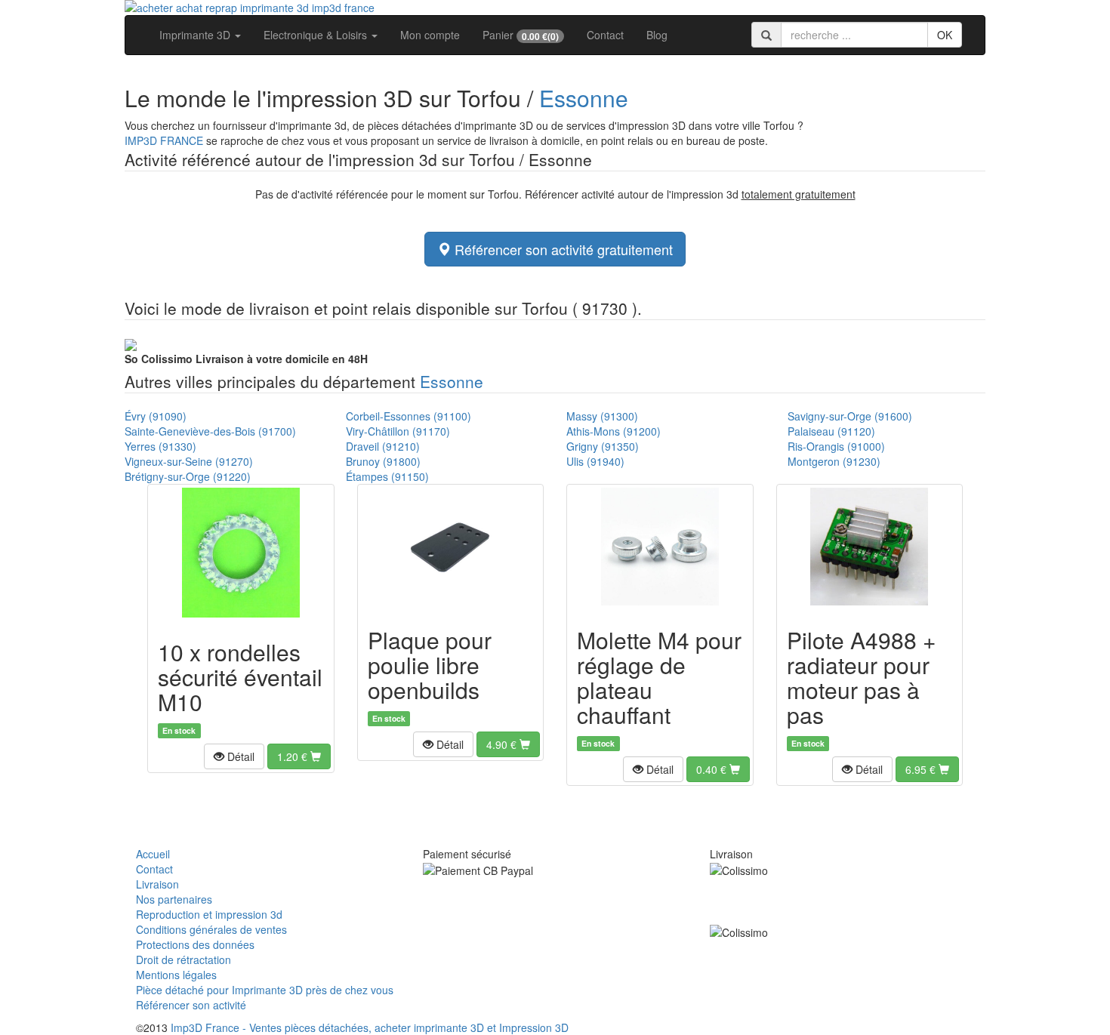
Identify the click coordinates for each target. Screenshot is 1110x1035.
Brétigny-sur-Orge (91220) (188, 476)
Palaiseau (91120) (831, 431)
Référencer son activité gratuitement (562, 249)
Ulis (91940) (595, 461)
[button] (234, 756)
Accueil (153, 853)
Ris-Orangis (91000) (836, 446)
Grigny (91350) (602, 446)
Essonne (583, 98)
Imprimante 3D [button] (196, 34)
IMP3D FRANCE (164, 140)
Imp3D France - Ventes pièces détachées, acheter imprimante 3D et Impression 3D (370, 1027)
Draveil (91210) (383, 446)
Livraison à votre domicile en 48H (246, 358)
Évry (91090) (156, 416)
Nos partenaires (174, 899)
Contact (605, 34)
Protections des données (195, 944)
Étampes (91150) (387, 476)
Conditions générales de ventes (211, 929)
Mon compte (430, 34)
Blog (657, 34)
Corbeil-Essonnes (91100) (408, 416)
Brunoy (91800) (383, 461)
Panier (521, 35)
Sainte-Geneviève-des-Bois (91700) (210, 431)
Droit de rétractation (183, 959)
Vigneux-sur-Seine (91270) (189, 461)
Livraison (157, 884)
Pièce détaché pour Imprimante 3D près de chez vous (264, 989)
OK (944, 34)
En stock (179, 730)
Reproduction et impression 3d (209, 914)
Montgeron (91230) (834, 461)
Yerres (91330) (160, 446)
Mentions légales (176, 974)
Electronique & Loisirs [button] (317, 34)
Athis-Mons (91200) (613, 431)
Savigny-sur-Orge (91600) (850, 416)
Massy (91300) (602, 416)
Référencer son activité (191, 1004)
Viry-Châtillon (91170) (398, 431)
